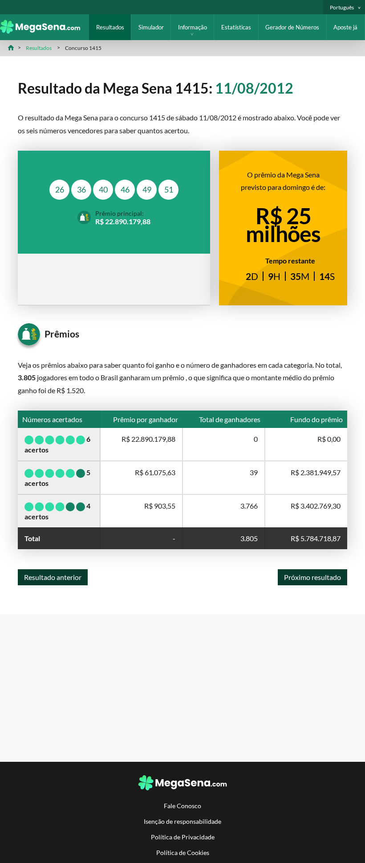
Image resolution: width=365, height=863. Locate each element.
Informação (192, 27)
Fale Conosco (182, 806)
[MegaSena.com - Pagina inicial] (44, 31)
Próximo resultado (312, 577)
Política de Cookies (182, 852)
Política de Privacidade (183, 837)
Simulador (151, 27)
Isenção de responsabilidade (182, 821)
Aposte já (345, 27)
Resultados (110, 27)
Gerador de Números (292, 27)
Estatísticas (236, 27)
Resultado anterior (52, 577)
